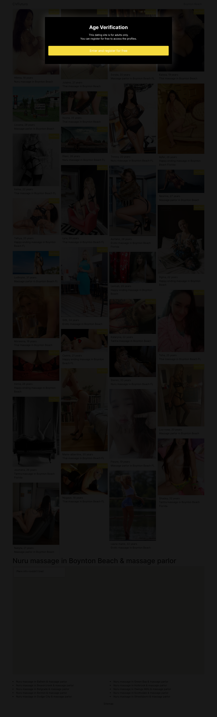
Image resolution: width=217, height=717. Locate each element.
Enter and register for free (108, 50)
